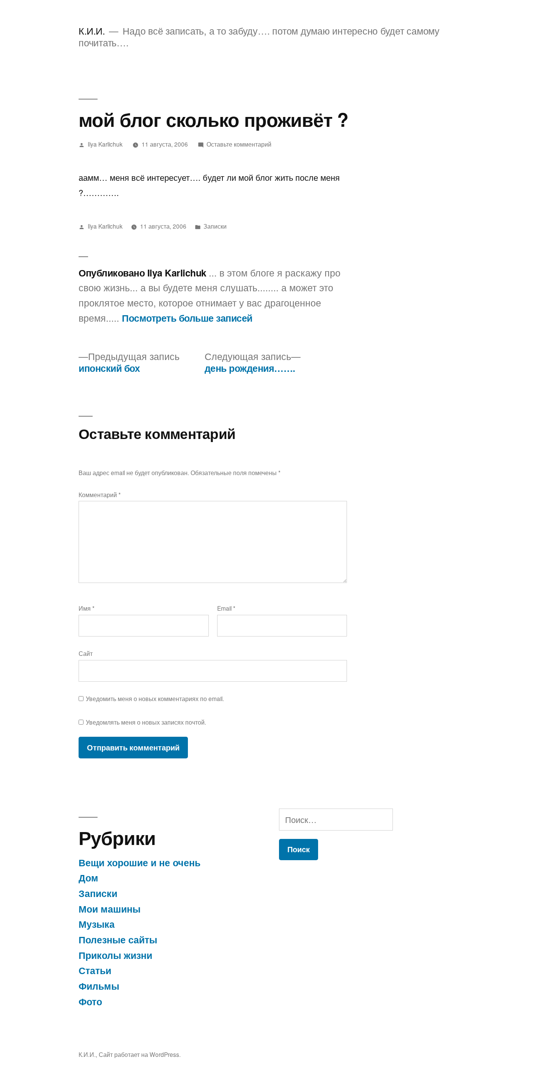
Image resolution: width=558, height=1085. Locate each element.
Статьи (95, 970)
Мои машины (109, 909)
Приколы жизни (115, 955)
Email (226, 608)
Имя (87, 608)
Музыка (97, 924)
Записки (215, 226)
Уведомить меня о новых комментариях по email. (155, 698)
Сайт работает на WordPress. (140, 1054)
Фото (90, 1001)
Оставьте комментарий (238, 144)
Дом (88, 877)
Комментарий (100, 494)
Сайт (86, 653)
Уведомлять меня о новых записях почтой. (146, 722)
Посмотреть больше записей (187, 318)
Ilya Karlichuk (105, 144)
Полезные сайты (118, 939)
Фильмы (99, 986)
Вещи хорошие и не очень (139, 862)
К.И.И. (92, 30)
